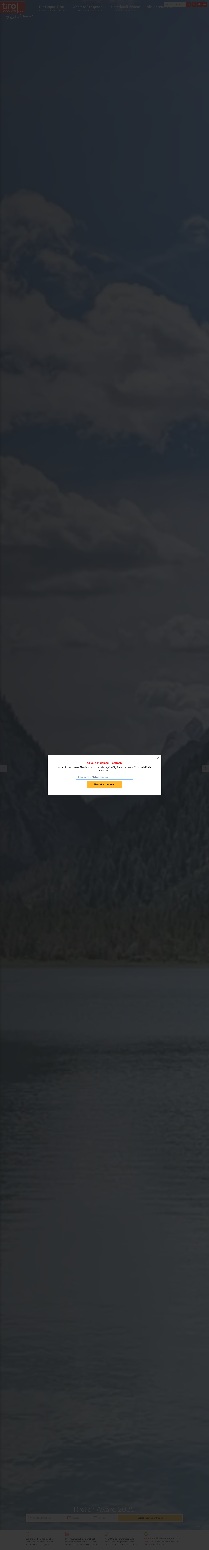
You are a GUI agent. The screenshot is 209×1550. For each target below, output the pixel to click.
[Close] (158, 758)
